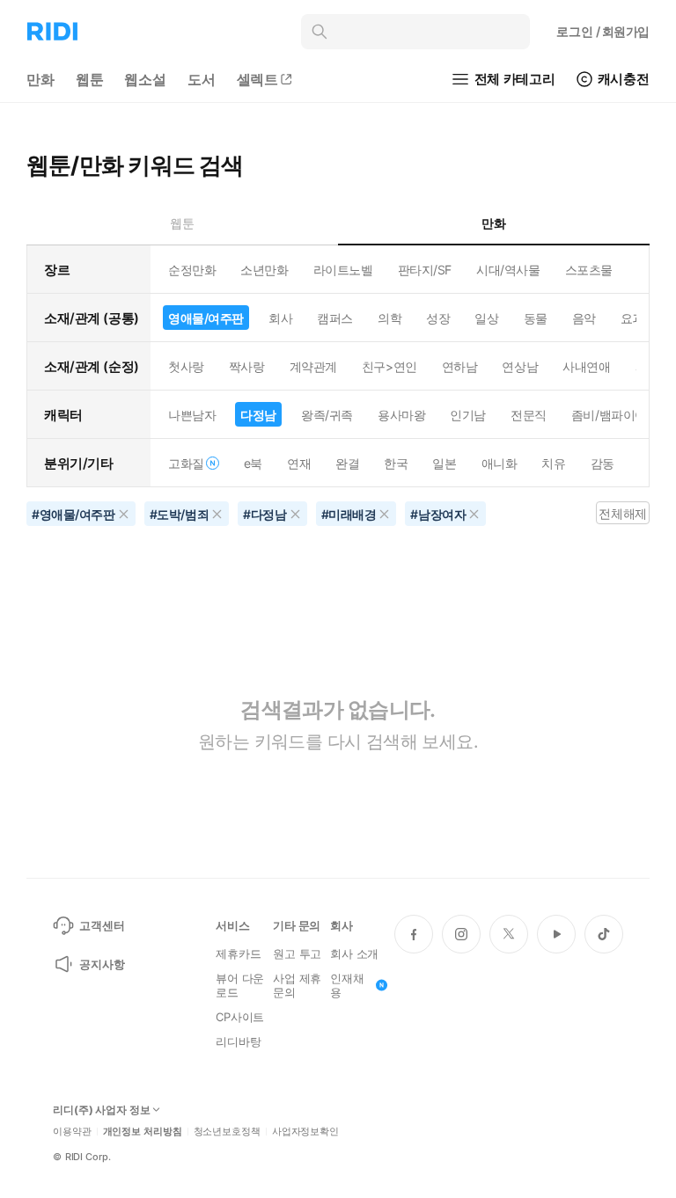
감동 (602, 463)
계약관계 (313, 366)
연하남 (460, 366)
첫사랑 (186, 366)
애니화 (499, 463)
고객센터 (101, 925)
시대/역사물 (508, 269)
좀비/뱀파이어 (609, 414)
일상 (486, 317)
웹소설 (145, 79)
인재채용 (347, 985)
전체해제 (622, 513)
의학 (389, 317)
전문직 (529, 414)
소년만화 (264, 269)
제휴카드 (238, 953)
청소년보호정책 (227, 1131)
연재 (299, 463)
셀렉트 (258, 79)
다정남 (258, 414)
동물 (535, 317)
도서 (201, 79)
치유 (553, 463)
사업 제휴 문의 (297, 985)
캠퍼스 (335, 317)
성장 (438, 317)
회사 (280, 317)
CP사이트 (240, 1017)
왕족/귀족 (327, 414)
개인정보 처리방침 (142, 1131)
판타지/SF (425, 269)
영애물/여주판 (206, 317)
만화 (40, 79)
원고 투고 (297, 953)
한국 (396, 463)
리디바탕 (238, 1041)
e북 (253, 463)
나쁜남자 (192, 414)
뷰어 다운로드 (240, 985)
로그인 (603, 31)
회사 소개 (354, 953)
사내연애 (586, 366)
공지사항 (101, 964)
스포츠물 (589, 269)
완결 (347, 463)
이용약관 (72, 1131)
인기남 (468, 414)
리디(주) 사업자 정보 (102, 1110)
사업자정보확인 (305, 1131)
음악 (584, 317)
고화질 (186, 463)
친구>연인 (389, 366)
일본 (444, 463)
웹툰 (90, 79)
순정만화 (192, 269)
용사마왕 (401, 414)
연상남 (520, 366)
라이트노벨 (343, 269)
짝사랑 (247, 366)
